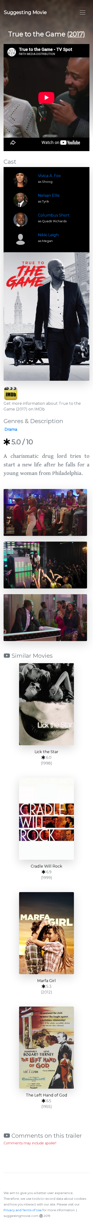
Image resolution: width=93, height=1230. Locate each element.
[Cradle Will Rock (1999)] (46, 819)
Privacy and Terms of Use (23, 1210)
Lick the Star (46, 752)
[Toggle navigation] (82, 12)
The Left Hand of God (46, 1095)
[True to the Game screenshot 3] (45, 617)
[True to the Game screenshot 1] (45, 512)
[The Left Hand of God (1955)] (46, 1048)
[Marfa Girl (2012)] (46, 933)
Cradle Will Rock (46, 866)
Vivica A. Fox (49, 175)
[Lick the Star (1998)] (46, 704)
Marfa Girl (46, 980)
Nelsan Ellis (48, 195)
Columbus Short (54, 215)
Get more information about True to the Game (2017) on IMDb (42, 406)
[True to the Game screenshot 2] (45, 565)
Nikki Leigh (48, 235)
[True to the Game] (46, 316)
